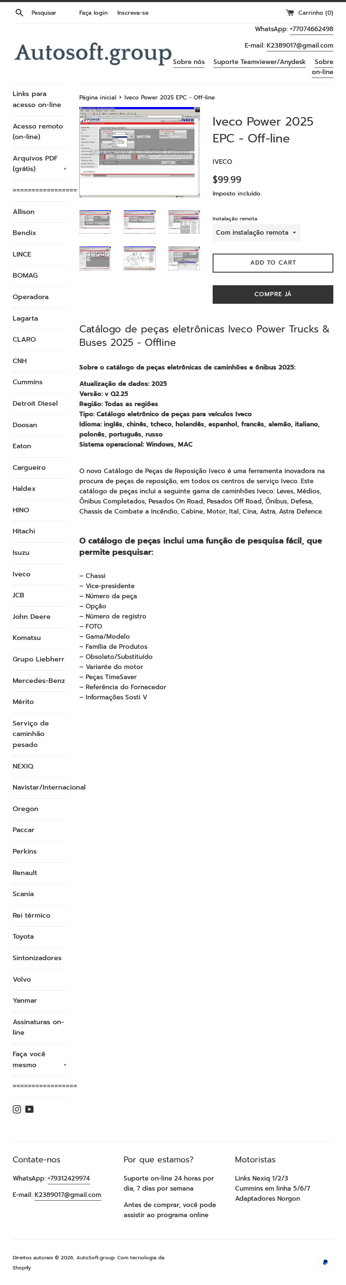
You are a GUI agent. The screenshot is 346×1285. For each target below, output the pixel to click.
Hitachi (24, 531)
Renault (25, 873)
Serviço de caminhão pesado (31, 734)
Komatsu (27, 638)
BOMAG (25, 275)
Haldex (24, 489)
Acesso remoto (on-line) (38, 131)
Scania (23, 894)
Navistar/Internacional (40, 787)
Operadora (31, 297)
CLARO (24, 340)
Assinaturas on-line (38, 1027)
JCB (18, 595)
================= (40, 190)
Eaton (22, 446)
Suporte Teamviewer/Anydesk (260, 62)
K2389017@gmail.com (300, 45)
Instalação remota (235, 218)
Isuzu (21, 553)
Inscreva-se (133, 12)
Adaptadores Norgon (267, 1198)
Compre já (273, 294)
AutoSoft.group (95, 1257)
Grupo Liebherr (39, 659)
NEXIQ (23, 766)
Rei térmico (31, 915)
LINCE (22, 254)
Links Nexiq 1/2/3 (261, 1178)
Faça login (93, 12)
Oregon (25, 809)
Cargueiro (29, 468)
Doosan (25, 425)
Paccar (24, 830)
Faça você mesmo (40, 1059)
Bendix (24, 233)
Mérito (23, 702)
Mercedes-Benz (39, 681)
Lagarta (25, 318)
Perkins (25, 851)
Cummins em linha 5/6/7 (272, 1188)
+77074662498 (311, 29)
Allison (24, 212)
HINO (21, 510)
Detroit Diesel (35, 404)
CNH (20, 361)
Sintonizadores (37, 958)
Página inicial (97, 97)
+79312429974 (69, 1178)
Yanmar (25, 1001)
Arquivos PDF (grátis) (40, 163)
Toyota (23, 937)
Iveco (21, 574)
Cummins (28, 382)
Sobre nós (189, 62)
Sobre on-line (322, 67)
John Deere (32, 617)
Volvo (22, 979)
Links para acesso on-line (37, 99)
